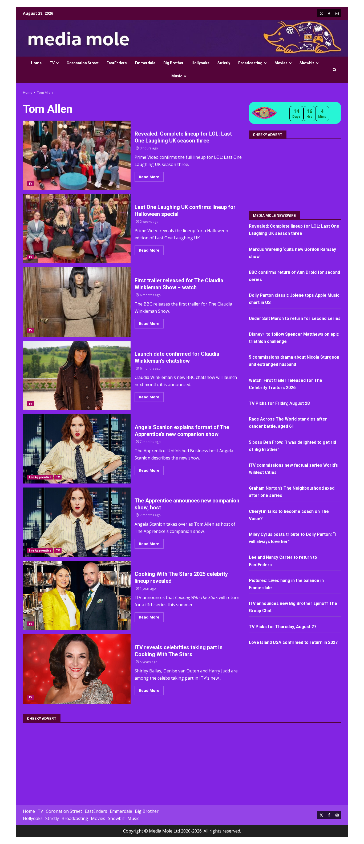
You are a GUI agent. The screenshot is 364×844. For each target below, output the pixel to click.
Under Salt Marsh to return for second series (295, 318)
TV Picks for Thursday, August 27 (282, 626)
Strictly (223, 63)
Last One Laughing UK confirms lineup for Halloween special (77, 228)
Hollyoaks (200, 63)
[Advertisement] (295, 173)
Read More (149, 176)
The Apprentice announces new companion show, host (77, 522)
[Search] (334, 70)
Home (36, 63)
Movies (281, 63)
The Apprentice (40, 477)
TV (52, 63)
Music (176, 76)
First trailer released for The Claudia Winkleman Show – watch (77, 302)
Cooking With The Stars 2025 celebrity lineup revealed (77, 595)
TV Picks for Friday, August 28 (279, 403)
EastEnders (117, 63)
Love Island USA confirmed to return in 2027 (293, 642)
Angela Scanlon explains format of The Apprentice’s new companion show (77, 449)
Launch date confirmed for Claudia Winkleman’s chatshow (77, 375)
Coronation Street (83, 63)
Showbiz (307, 63)
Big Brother (173, 63)
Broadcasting (250, 63)
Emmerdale (145, 63)
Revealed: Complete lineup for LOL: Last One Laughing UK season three (77, 155)
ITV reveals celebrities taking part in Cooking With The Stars (77, 669)
